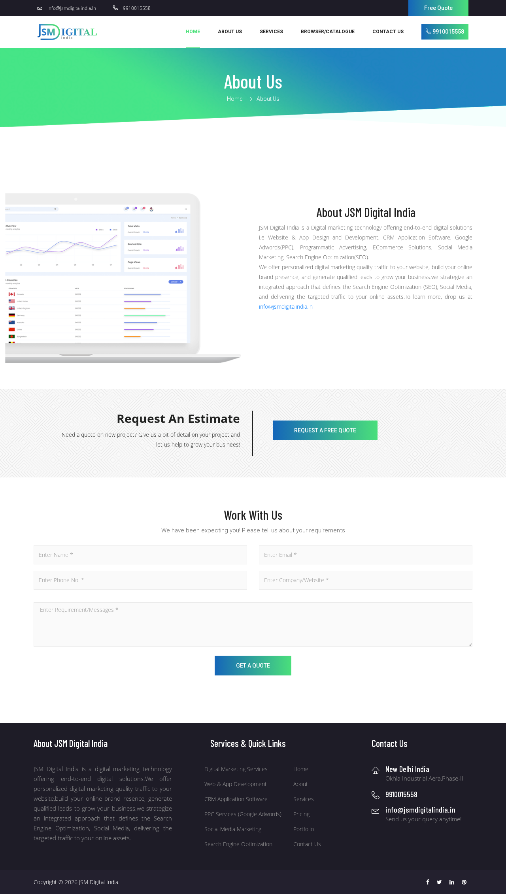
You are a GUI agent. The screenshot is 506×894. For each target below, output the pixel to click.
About (300, 784)
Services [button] (271, 31)
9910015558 (447, 31)
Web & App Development (235, 784)
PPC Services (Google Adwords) (242, 814)
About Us (230, 31)
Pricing (301, 814)
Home (193, 31)
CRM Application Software (236, 799)
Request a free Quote (325, 430)
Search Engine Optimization (238, 844)
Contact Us (388, 31)
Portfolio (303, 829)
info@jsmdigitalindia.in (286, 306)
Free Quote (438, 8)
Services (303, 799)
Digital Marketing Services (236, 769)
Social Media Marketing (232, 829)
